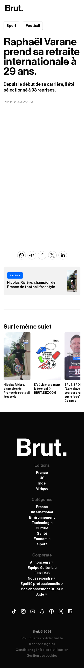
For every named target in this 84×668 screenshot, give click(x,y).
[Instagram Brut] (23, 611)
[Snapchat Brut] (42, 611)
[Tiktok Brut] (13, 611)
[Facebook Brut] (51, 611)
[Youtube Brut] (32, 611)
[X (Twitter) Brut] (60, 611)
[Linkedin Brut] (70, 611)
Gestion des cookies (42, 655)
